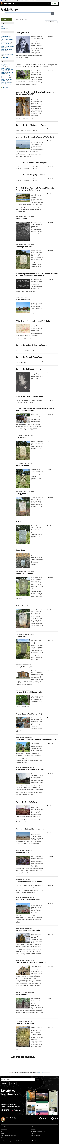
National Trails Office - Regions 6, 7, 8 (6, 64)
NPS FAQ (3, 1137)
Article (3, 25)
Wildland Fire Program (6, 75)
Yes (15, 1063)
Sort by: (42, 21)
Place (2, 26)
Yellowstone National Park (7, 39)
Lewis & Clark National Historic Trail (6, 34)
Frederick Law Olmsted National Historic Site (6, 52)
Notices (2, 1133)
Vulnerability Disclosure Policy (38, 1131)
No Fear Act (33, 1127)
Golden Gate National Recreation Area (6, 37)
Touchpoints (40, 1072)
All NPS (13, 1083)
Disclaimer (33, 1129)
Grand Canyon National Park (7, 54)
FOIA (2, 1131)
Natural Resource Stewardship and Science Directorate (7, 85)
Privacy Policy (4, 1129)
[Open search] (13, 61)
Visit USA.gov (36, 1141)
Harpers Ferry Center (6, 82)
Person (3, 28)
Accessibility (4, 1127)
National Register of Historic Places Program (7, 77)
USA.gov (33, 1133)
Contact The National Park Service (9, 1135)
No (15, 1067)
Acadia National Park (6, 42)
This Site (4, 1083)
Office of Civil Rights (35, 1135)
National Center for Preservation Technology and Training (7, 69)
